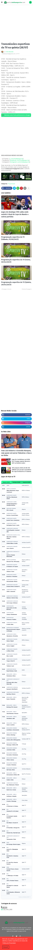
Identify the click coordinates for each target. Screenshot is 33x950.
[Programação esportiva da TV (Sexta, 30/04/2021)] (16, 250)
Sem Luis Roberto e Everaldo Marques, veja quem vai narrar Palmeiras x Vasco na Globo (16, 453)
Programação (11, 183)
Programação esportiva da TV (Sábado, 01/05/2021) (13, 238)
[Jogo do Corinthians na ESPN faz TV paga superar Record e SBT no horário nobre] (6, 462)
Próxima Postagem (26, 289)
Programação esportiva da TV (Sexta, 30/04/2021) (16, 261)
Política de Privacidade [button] (9, 943)
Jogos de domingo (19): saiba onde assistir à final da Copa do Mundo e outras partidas (14, 214)
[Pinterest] (21, 188)
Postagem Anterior (6, 289)
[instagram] (20, 936)
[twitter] (16, 936)
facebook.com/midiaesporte (19, 160)
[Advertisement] (16, 24)
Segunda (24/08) (26, 482)
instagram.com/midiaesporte (20, 162)
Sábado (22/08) (6, 482)
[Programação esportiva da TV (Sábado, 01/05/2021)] (16, 227)
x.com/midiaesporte (16, 159)
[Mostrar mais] (28, 188)
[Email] (24, 188)
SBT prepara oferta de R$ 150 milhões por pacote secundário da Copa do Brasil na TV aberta (21, 469)
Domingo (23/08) (16, 482)
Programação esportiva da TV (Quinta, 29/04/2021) (16, 283)
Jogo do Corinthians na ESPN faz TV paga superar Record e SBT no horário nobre (21, 461)
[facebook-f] (12, 936)
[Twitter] (14, 188)
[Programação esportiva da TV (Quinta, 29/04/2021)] (16, 273)
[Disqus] (16, 310)
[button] (2, 2)
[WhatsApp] (17, 188)
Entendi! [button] (5, 947)
